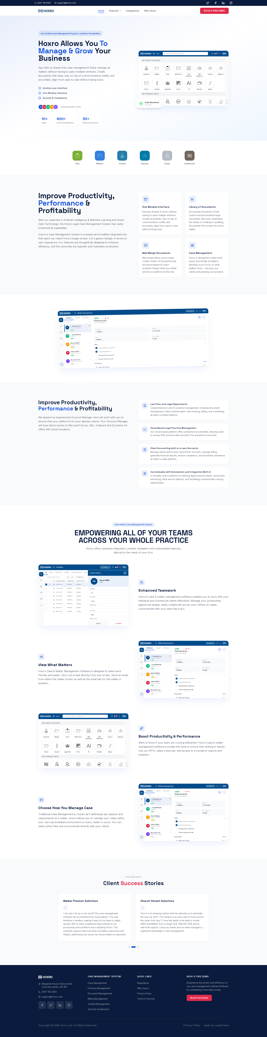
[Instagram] (231, 3)
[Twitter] (207, 3)
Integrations (132, 10)
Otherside (58, 572)
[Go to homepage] (46, 11)
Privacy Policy (144, 993)
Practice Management (99, 988)
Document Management (100, 993)
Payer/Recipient (76, 572)
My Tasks (86, 318)
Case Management (97, 983)
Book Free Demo (199, 997)
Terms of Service (146, 998)
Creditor (66, 572)
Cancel (98, 623)
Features (114, 10)
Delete (119, 623)
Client (51, 572)
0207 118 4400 (44, 3)
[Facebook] (215, 3)
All (46, 572)
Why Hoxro (150, 10)
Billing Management (98, 998)
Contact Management (99, 1004)
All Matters (69, 318)
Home (101, 10)
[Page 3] (137, 947)
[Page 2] (133, 947)
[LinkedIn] (223, 3)
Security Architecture (98, 1009)
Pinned (78, 318)
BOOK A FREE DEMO (214, 10)
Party (85, 572)
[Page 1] (129, 947)
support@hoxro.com (66, 3)
